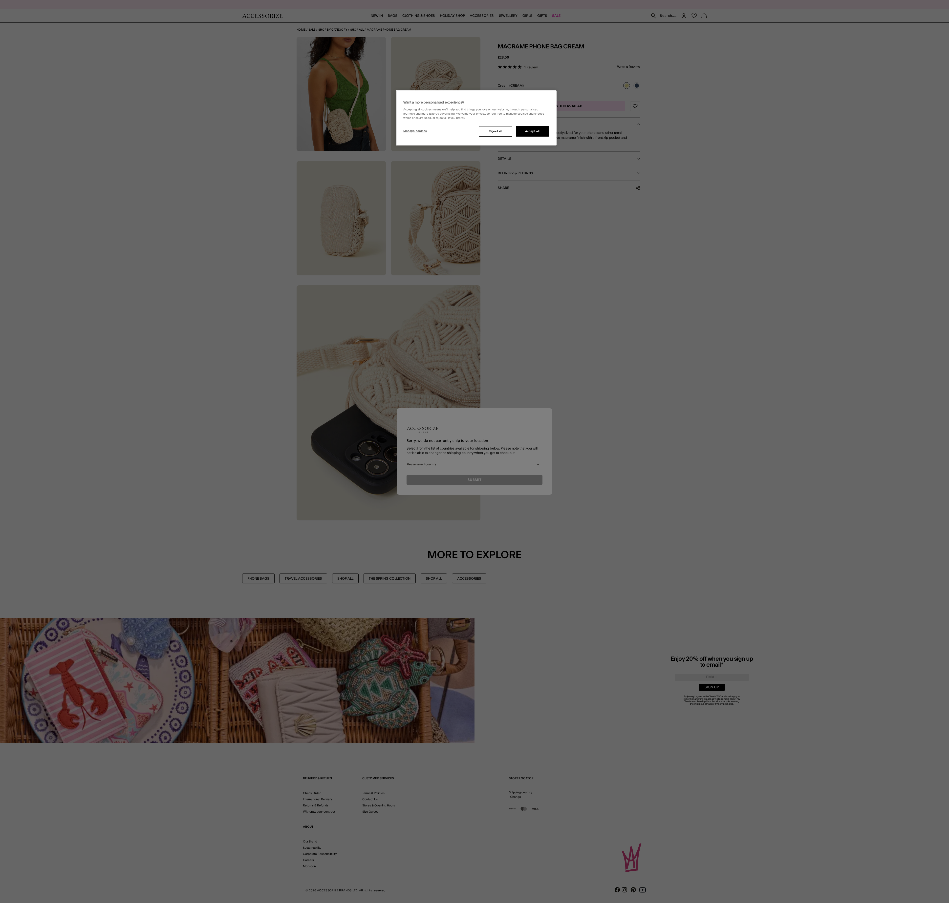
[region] (476, 118)
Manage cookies (415, 131)
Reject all (495, 131)
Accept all (532, 131)
